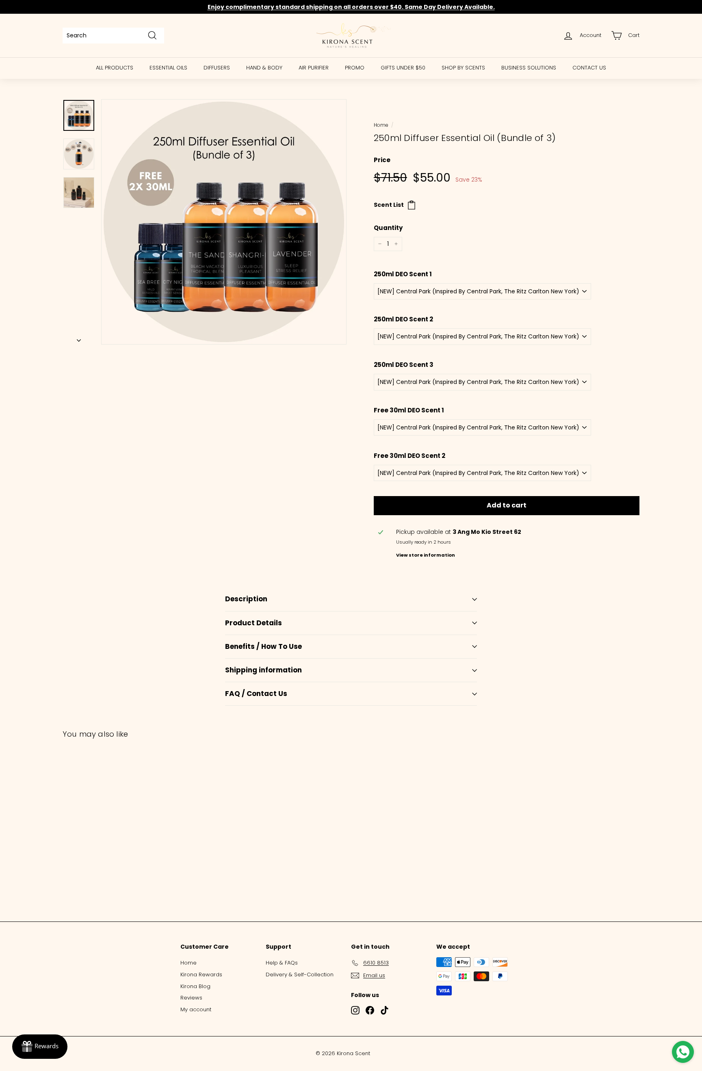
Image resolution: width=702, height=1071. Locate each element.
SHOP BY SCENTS (463, 68)
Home (381, 125)
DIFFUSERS (217, 68)
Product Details (253, 623)
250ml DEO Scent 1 (403, 274)
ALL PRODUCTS (114, 68)
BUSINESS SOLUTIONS (528, 68)
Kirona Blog (195, 986)
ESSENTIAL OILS (168, 68)
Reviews (191, 998)
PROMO (354, 68)
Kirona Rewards (201, 974)
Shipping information (263, 670)
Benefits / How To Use (263, 646)
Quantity (388, 227)
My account (195, 1009)
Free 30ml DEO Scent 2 (409, 455)
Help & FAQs (282, 963)
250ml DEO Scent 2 (403, 319)
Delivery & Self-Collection (300, 974)
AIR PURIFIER (314, 68)
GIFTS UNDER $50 (403, 68)
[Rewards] (39, 1046)
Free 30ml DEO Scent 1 (409, 410)
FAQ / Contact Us (256, 693)
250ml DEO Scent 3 (403, 364)
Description (246, 599)
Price (382, 160)
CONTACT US (589, 68)
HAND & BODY (264, 68)
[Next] (79, 338)
